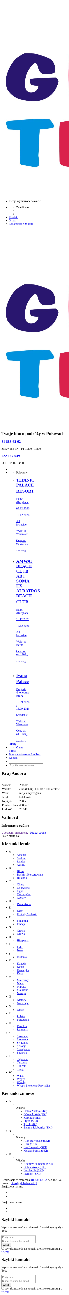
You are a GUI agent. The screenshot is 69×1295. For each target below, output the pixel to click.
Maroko (21, 986)
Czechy (21, 897)
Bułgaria (22, 877)
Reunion (22, 1026)
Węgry (21, 1079)
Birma (20, 871)
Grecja (21, 930)
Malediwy (23, 980)
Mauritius (22, 989)
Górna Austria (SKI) (35, 1114)
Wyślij (6, 1245)
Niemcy (21, 999)
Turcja (20, 1069)
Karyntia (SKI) (32, 1117)
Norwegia (23, 1003)
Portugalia (23, 1019)
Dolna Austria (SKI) (35, 1111)
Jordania (22, 957)
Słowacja (22, 1036)
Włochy (21, 1082)
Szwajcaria (23, 1049)
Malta (20, 983)
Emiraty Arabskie (27, 914)
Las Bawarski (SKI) (35, 1147)
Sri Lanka (22, 1042)
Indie (20, 947)
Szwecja (22, 1052)
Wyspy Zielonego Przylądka (33, 1085)
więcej (5, 1251)
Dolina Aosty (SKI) (35, 1167)
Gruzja (21, 933)
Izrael (20, 950)
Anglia (21, 861)
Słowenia (22, 1039)
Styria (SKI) (31, 1120)
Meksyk (21, 993)
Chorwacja (23, 887)
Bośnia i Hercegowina (30, 874)
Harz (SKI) (30, 1144)
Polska (21, 1016)
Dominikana (24, 904)
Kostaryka (23, 970)
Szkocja (21, 1046)
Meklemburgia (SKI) (36, 1150)
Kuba (20, 973)
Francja (21, 924)
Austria (21, 864)
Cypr (20, 891)
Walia (20, 1075)
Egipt (20, 910)
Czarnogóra (24, 894)
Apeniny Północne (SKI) (38, 1163)
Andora (21, 858)
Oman (20, 1009)
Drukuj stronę (37, 832)
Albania (21, 854)
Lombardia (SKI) (34, 1170)
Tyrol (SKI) (30, 1124)
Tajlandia (22, 1059)
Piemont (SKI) (32, 1173)
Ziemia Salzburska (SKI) (38, 1127)
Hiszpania (23, 940)
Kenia (20, 966)
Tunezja (21, 1065)
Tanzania (22, 1062)
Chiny (20, 884)
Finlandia (22, 920)
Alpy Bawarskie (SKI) (37, 1140)
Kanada (21, 963)
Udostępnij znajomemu (14, 832)
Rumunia (22, 1029)
